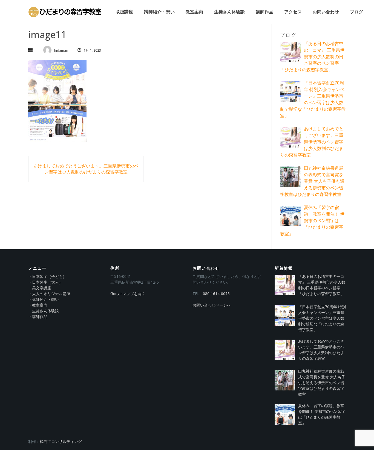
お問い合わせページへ (211, 305)
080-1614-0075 (216, 294)
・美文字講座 (39, 288)
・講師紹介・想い (43, 299)
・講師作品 (37, 316)
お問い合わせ (326, 11)
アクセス (293, 11)
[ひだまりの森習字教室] (65, 12)
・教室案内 (37, 305)
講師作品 (264, 11)
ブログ (356, 11)
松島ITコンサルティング (61, 441)
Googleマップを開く (127, 294)
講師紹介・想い (159, 11)
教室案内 (194, 11)
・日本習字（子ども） (47, 276)
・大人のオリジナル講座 (49, 294)
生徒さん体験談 (229, 11)
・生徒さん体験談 (43, 311)
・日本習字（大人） (45, 282)
